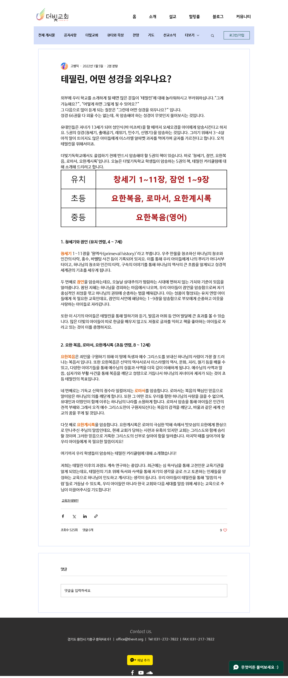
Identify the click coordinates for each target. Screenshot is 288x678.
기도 (151, 35)
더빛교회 (92, 35)
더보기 (189, 35)
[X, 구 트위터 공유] (74, 516)
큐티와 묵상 (115, 35)
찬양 (136, 35)
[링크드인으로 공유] (85, 516)
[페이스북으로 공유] (63, 516)
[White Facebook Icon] (132, 672)
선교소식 (169, 35)
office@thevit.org (129, 639)
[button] (152, 16)
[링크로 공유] (96, 516)
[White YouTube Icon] (141, 672)
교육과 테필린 (70, 501)
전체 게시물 (46, 35)
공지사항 (70, 35)
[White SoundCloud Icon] (149, 672)
